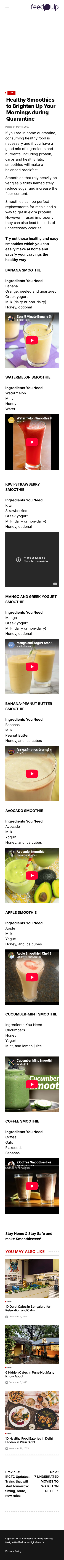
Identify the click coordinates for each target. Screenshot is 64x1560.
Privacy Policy (13, 1551)
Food (11, 93)
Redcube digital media (31, 1542)
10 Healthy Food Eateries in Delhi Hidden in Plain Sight (29, 1440)
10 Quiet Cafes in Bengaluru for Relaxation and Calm (27, 1308)
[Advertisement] (32, 54)
